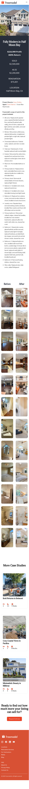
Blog (2, 757)
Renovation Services (7, 749)
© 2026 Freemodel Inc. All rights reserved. (11, 776)
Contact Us (4, 770)
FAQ (2, 762)
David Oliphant (11, 104)
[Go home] (9, 736)
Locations (4, 747)
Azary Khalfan (17, 102)
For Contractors (6, 752)
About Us (4, 765)
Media (3, 755)
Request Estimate (14, 719)
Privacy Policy (5, 767)
